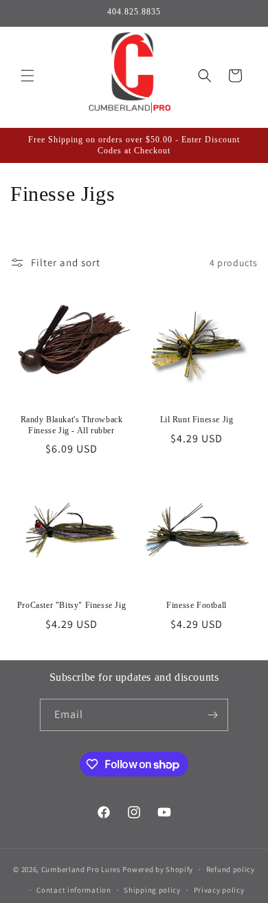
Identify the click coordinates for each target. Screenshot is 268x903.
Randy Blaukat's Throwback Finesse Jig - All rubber (72, 425)
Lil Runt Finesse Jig (197, 419)
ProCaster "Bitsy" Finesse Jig (71, 605)
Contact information (73, 890)
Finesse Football (196, 605)
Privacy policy (219, 890)
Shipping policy (152, 890)
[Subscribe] (212, 715)
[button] (27, 76)
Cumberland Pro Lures (81, 869)
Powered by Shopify (157, 869)
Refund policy (230, 869)
